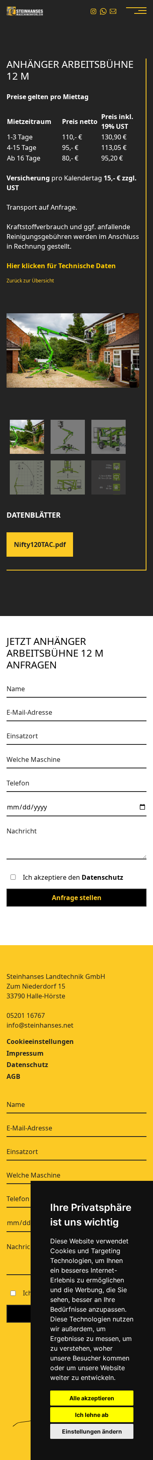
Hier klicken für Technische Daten (61, 265)
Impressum (25, 1053)
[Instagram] (93, 11)
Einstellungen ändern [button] (92, 1431)
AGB (13, 1076)
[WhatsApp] (103, 11)
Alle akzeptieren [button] (91, 1398)
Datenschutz (102, 877)
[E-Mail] (113, 11)
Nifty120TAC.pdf (40, 544)
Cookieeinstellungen (40, 1041)
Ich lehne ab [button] (92, 1414)
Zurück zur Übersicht (30, 280)
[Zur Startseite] (25, 11)
